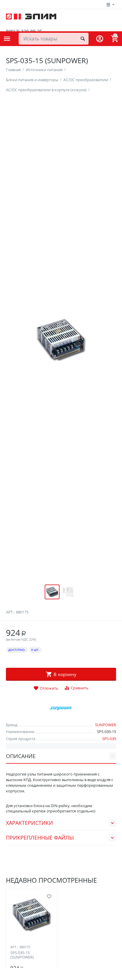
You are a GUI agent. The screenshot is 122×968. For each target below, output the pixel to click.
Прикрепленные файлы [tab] (40, 837)
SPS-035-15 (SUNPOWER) (22, 955)
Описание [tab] (21, 756)
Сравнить (80, 688)
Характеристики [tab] (29, 822)
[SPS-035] (61, 340)
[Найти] (83, 39)
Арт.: (10, 612)
